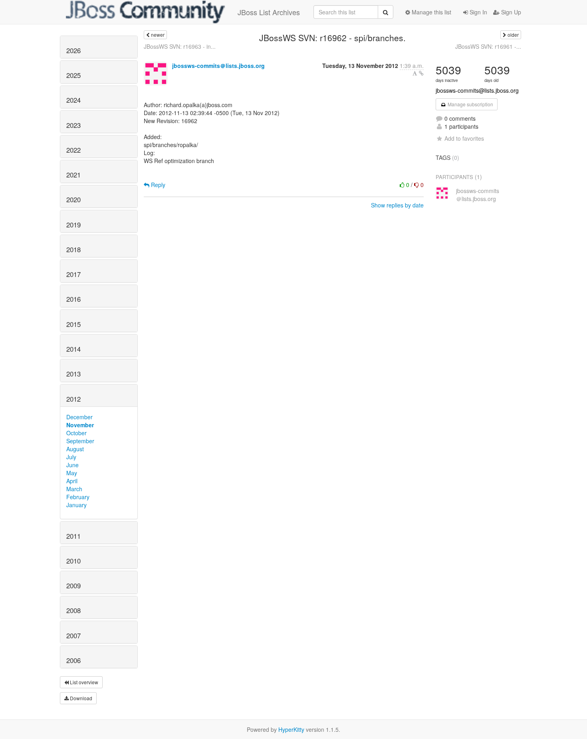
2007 (73, 635)
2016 (73, 299)
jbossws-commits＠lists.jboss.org (218, 66)
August (75, 449)
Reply (157, 185)
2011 (73, 536)
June (72, 465)
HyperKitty (291, 729)
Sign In (477, 12)
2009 (73, 585)
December (79, 417)
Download (80, 698)
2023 (73, 125)
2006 (73, 660)
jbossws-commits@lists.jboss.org (477, 90)
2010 (73, 561)
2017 (73, 274)
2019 (73, 224)
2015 (73, 324)
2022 (73, 150)
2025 (73, 75)
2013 (73, 373)
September (80, 441)
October (76, 433)
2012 (73, 399)
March (74, 489)
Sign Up (510, 12)
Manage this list (430, 12)
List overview (83, 682)
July (71, 457)
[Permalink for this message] (421, 73)
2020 (73, 199)
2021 (73, 174)
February (77, 497)
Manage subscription (469, 104)
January (76, 505)
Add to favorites (464, 138)
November (80, 425)
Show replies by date (397, 205)
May (71, 473)
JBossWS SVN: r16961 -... (488, 46)
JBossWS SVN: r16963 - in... (180, 46)
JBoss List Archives (269, 12)
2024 (73, 100)
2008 (73, 610)
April (71, 481)
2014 (73, 349)
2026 (73, 50)
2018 (73, 249)
